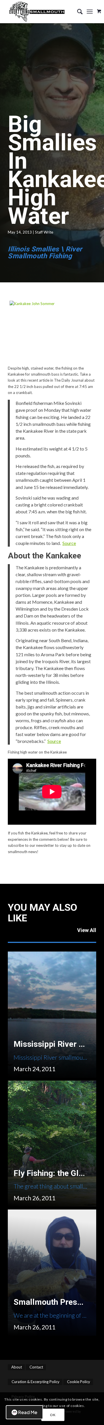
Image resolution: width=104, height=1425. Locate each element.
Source (69, 543)
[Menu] (90, 11)
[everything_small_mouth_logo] (43, 11)
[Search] (77, 11)
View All (86, 930)
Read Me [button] (27, 1412)
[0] (99, 9)
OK (52, 1415)
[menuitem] (77, 11)
